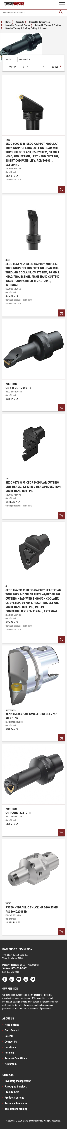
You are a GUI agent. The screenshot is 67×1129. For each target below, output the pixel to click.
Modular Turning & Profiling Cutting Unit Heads (26, 28)
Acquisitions (12, 1024)
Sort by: (9, 59)
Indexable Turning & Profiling (48, 25)
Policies (9, 1052)
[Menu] (62, 4)
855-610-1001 (19, 968)
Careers (9, 1036)
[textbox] (33, 13)
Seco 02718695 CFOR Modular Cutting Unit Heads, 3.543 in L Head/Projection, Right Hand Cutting (33, 487)
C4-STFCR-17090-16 (18, 388)
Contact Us (11, 1041)
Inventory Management (18, 1081)
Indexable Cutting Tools (39, 22)
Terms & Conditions (16, 1058)
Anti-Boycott (12, 1030)
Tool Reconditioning (16, 1108)
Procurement (12, 1092)
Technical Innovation (16, 1103)
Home (8, 22)
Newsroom (11, 1064)
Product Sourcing (14, 1097)
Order (61, 189)
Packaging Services (16, 1086)
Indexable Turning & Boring (17, 25)
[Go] (61, 12)
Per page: (12, 66)
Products (20, 22)
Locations (10, 1047)
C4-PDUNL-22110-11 (18, 813)
